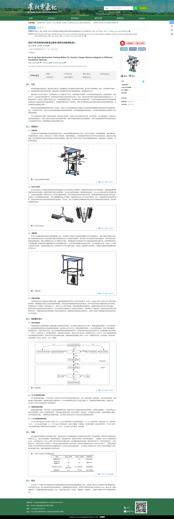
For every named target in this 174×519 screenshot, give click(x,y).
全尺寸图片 (104, 182)
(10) (54, 23)
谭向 (38, 46)
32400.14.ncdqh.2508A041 (108, 23)
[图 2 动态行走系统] (72, 215)
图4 (36, 330)
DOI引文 (32, 27)
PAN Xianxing (33, 63)
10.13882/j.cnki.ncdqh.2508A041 (79, 23)
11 (47, 110)
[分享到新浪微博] (172, 30)
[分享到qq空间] (172, 26)
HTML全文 (68, 74)
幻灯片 (111, 182)
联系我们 (120, 18)
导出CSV (104, 474)
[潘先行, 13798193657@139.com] (33, 45)
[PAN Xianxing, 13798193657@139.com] (38, 62)
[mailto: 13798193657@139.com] (40, 62)
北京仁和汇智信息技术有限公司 (85, 517)
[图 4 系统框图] (72, 364)
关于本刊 (51, 18)
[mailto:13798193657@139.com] (35, 45)
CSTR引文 (40, 27)
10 (66, 108)
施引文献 (68, 77)
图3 (32, 236)
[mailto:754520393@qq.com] (48, 45)
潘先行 (30, 46)
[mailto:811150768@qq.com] (41, 45)
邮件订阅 (130, 511)
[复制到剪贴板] (129, 31)
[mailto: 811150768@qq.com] (51, 62)
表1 (33, 443)
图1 (42, 136)
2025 (49, 23)
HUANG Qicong (58, 63)
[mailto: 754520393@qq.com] (65, 62)
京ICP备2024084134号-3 (56, 502)
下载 (140, 43)
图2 (32, 190)
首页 (31, 18)
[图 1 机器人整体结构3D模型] (72, 161)
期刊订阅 (98, 18)
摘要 (48, 74)
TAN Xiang (46, 63)
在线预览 (130, 43)
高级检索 (143, 8)
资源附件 (86, 77)
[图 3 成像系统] (72, 271)
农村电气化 (41, 23)
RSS (128, 508)
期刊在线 (74, 18)
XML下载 (142, 49)
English (142, 18)
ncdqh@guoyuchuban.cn (38, 508)
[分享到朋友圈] (172, 34)
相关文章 (49, 77)
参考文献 (105, 74)
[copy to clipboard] (85, 36)
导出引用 (133, 49)
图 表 (86, 74)
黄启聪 (45, 46)
